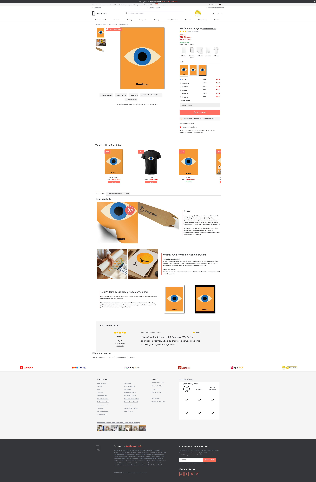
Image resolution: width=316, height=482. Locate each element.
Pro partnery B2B (129, 405)
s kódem (188, 37)
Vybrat (114, 182)
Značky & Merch (100, 20)
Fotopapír (183, 56)
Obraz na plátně (191, 56)
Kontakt (99, 386)
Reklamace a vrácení (103, 402)
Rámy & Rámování (115, 5)
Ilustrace (117, 20)
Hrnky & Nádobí (171, 20)
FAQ (98, 389)
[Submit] (126, 13)
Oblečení (188, 20)
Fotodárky (123, 5)
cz (222, 5)
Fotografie (142, 20)
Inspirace (138, 5)
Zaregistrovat (209, 459)
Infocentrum (95, 5)
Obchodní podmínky (103, 398)
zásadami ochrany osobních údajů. (201, 463)
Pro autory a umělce (130, 395)
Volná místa (127, 383)
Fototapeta (200, 56)
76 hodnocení (195, 31)
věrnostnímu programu (208, 118)
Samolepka (208, 56)
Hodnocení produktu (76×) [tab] (115, 193)
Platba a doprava (104, 5)
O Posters (100, 392)
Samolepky (127, 389)
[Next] (219, 167)
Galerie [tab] (127, 193)
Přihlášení (213, 5)
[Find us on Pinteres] (192, 474)
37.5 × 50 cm (185, 83)
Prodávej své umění (147, 5)
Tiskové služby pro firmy (131, 408)
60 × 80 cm (185, 90)
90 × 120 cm (185, 97)
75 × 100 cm (185, 93)
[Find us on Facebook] (186, 474)
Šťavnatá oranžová (98, 357)
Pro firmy (217, 20)
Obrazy (129, 20)
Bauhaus (110, 357)
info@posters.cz (156, 389)
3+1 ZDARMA (97, 7)
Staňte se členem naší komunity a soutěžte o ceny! (118, 423)
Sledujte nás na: (186, 379)
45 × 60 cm (185, 86)
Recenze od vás (101, 414)
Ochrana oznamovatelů (158, 401)
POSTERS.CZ (103, 13)
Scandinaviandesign (209, 28)
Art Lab (155, 5)
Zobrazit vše (120, 346)
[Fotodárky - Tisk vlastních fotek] (213, 13)
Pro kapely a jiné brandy (131, 402)
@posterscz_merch (190, 384)
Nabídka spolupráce (130, 392)
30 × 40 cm (185, 79)
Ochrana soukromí (102, 405)
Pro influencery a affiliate (131, 398)
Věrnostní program (102, 411)
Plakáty (156, 20)
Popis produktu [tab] (100, 194)
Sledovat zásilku (101, 383)
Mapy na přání (131, 5)
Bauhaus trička (121, 357)
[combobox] (154, 13)
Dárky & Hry (202, 20)
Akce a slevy (161, 5)
